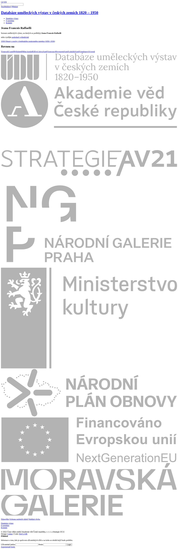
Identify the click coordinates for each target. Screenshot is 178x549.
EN (5, 2)
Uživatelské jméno (8, 544)
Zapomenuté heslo (8, 547)
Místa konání (27, 52)
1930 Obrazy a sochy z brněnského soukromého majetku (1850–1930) (28, 41)
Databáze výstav (12, 19)
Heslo (41, 544)
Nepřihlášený (6, 7)
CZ (2, 2)
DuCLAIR (23, 534)
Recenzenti (59, 52)
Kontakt (9, 23)
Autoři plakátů (69, 52)
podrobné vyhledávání (20, 37)
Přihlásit (15, 7)
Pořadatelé (18, 52)
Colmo (10, 534)
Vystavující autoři (7, 52)
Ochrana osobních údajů (18, 519)
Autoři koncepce (49, 52)
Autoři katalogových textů (85, 52)
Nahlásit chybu (34, 519)
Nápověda (5, 519)
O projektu (10, 21)
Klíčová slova (37, 52)
